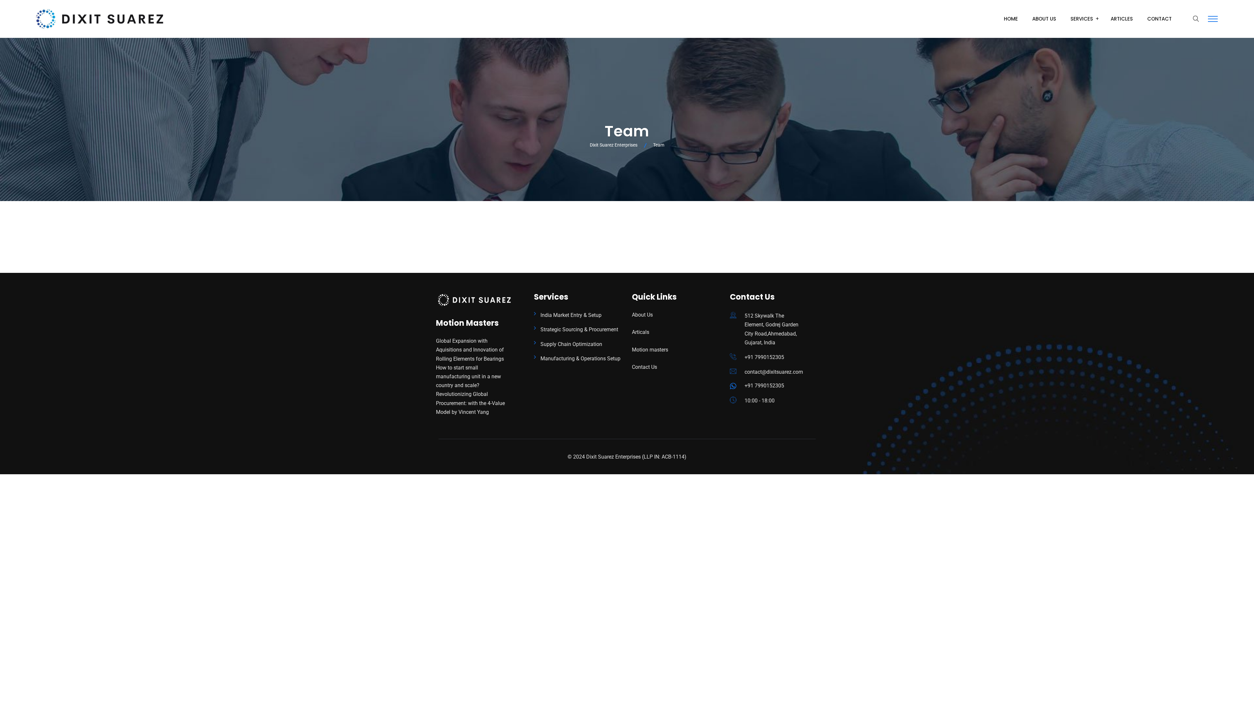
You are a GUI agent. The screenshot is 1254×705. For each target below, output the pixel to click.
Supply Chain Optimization (571, 344)
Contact (1159, 18)
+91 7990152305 (764, 357)
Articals (640, 332)
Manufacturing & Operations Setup (580, 358)
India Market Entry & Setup (571, 315)
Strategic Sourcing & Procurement (579, 329)
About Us (1044, 18)
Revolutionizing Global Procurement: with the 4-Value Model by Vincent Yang (470, 403)
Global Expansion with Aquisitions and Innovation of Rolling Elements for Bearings (470, 350)
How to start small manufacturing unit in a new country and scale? (468, 376)
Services (1081, 18)
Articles (1122, 18)
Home (1011, 18)
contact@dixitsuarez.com (774, 372)
